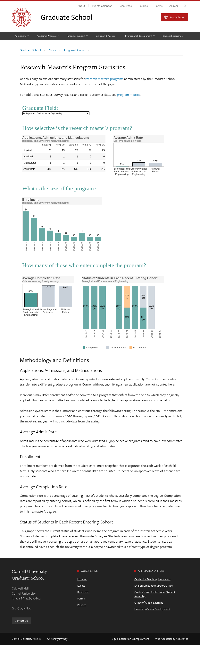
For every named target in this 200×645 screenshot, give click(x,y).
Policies (143, 6)
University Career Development (152, 609)
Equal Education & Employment (130, 639)
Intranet (82, 579)
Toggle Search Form (185, 6)
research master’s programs (104, 78)
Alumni (173, 6)
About (81, 6)
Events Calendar (102, 6)
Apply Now (177, 17)
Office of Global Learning (148, 602)
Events (81, 585)
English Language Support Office (153, 585)
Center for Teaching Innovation (152, 579)
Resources (125, 6)
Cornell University (22, 639)
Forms (158, 6)
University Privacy (57, 639)
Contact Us (21, 621)
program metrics (128, 94)
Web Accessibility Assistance (171, 639)
